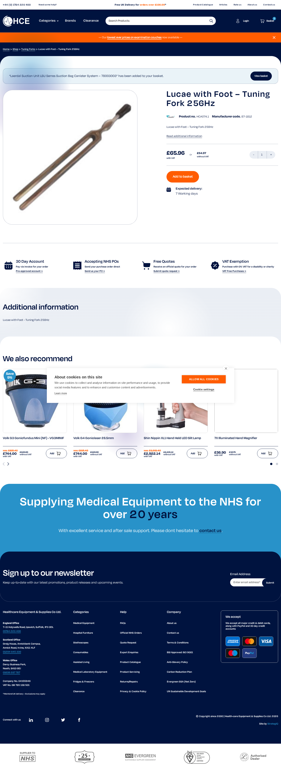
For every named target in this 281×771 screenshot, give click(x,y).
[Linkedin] (31, 720)
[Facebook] (79, 720)
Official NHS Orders (131, 633)
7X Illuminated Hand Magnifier (235, 438)
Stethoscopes (80, 642)
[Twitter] (63, 720)
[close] (226, 368)
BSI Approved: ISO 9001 (180, 652)
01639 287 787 (11, 672)
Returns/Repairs (129, 681)
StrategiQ (272, 723)
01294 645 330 (12, 651)
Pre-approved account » (29, 271)
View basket (261, 76)
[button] (211, 21)
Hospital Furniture (83, 633)
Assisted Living (81, 662)
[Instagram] (47, 720)
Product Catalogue (203, 5)
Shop (15, 49)
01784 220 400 (12, 631)
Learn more (60, 393)
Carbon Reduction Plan (179, 672)
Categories (47, 21)
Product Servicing (130, 672)
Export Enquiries (129, 652)
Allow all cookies (203, 379)
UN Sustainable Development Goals (186, 691)
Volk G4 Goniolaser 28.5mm (93, 438)
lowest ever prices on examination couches (134, 37)
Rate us (238, 5)
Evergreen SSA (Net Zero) (181, 681)
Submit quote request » (166, 271)
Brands (70, 21)
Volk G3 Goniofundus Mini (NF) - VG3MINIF (33, 438)
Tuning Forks (28, 49)
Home (6, 49)
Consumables (80, 652)
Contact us (269, 5)
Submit (270, 582)
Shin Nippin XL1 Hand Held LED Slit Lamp (172, 438)
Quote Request (128, 642)
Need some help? (48, 5)
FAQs (123, 623)
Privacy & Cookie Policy (133, 691)
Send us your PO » (95, 271)
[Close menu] (274, 37)
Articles (223, 5)
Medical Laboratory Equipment (90, 672)
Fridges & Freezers (83, 681)
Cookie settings (203, 389)
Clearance (91, 21)
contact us (210, 530)
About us (252, 5)
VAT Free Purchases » (234, 271)
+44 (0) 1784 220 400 (17, 4)
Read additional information (184, 136)
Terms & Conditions (177, 642)
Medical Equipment (83, 623)
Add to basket (183, 176)
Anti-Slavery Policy (177, 662)
